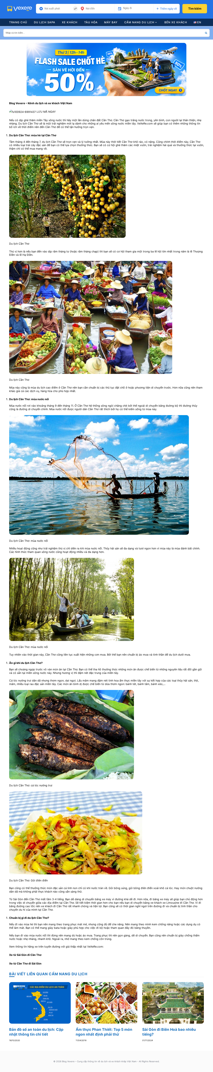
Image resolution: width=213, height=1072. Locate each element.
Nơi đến (90, 8)
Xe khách (70, 22)
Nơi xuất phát (52, 8)
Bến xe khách (175, 22)
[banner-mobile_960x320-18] (106, 69)
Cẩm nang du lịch (139, 22)
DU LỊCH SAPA (44, 22)
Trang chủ (18, 22)
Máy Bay (111, 22)
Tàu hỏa (91, 22)
